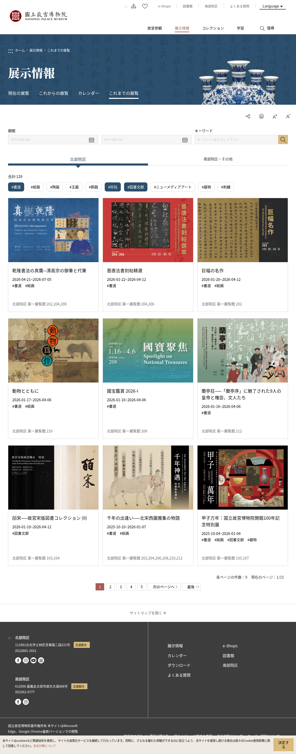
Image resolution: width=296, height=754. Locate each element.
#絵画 (35, 186)
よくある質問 (179, 675)
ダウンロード (179, 665)
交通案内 (81, 645)
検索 (283, 139)
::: (125, 6)
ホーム (20, 50)
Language (271, 5)
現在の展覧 (18, 93)
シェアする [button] (247, 116)
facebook (18, 660)
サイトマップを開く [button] (146, 612)
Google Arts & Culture (41, 660)
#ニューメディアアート (173, 186)
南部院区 (230, 665)
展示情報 (36, 50)
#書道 (16, 186)
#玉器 (74, 186)
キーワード (204, 130)
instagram (26, 660)
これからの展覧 (53, 93)
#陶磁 (54, 186)
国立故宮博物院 (38, 16)
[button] (261, 116)
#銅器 (93, 186)
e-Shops (230, 646)
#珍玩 (112, 186)
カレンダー (88, 93)
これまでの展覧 (58, 50)
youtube (33, 660)
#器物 (206, 186)
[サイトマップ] (133, 6)
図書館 (228, 655)
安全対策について (44, 746)
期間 (11, 130)
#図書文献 (135, 186)
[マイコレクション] (145, 6)
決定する (283, 744)
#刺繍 (225, 186)
